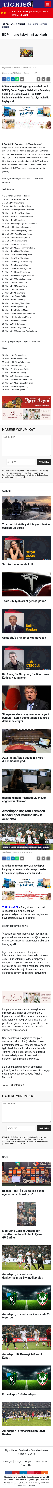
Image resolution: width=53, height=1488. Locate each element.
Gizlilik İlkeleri (41, 1462)
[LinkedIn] (13, 79)
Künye (18, 1462)
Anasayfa (10, 24)
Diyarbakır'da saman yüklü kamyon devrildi (28, 13)
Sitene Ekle (26, 1465)
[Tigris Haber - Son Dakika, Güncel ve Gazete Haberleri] (17, 4)
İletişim (28, 1462)
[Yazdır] (22, 79)
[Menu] (47, 4)
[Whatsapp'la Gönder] (17, 79)
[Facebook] (4, 79)
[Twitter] (8, 79)
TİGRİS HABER (10, 907)
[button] (38, 79)
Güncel (21, 24)
